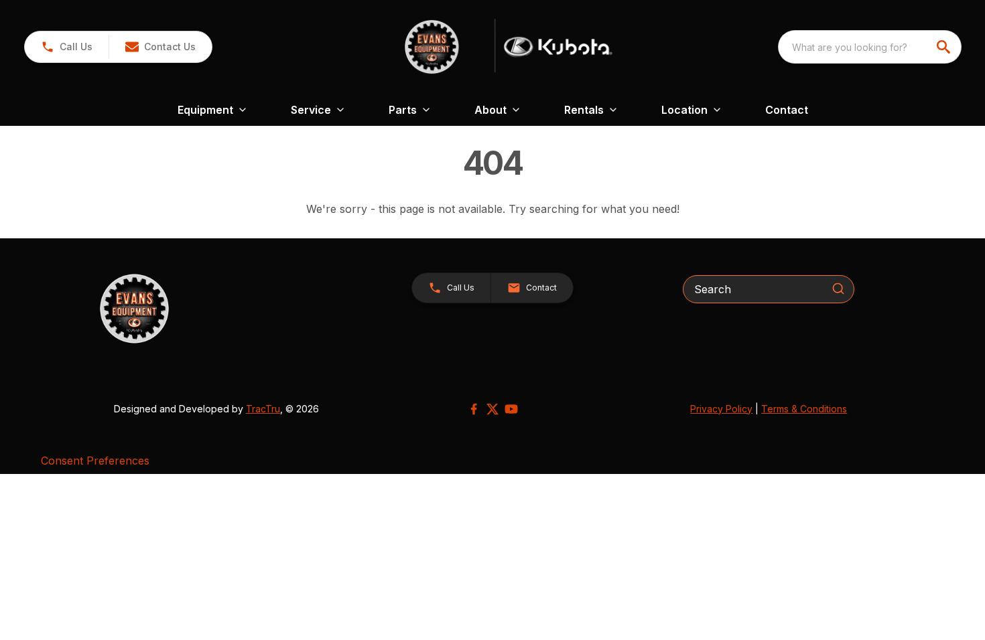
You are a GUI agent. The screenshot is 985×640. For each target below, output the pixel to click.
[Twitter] (492, 409)
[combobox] (870, 47)
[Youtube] (511, 409)
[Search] (838, 288)
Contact (786, 109)
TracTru (263, 408)
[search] (945, 46)
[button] (67, 47)
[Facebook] (473, 409)
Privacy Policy (721, 408)
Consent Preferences (95, 460)
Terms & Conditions (804, 408)
